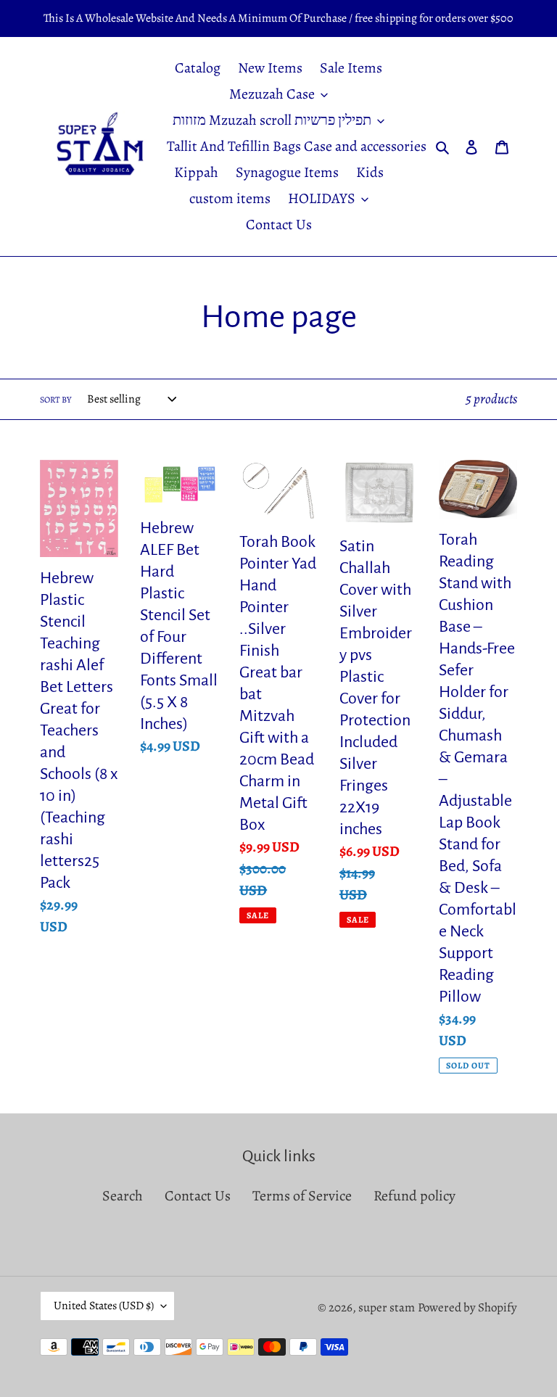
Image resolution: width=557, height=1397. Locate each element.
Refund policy (414, 1196)
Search (122, 1196)
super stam (386, 1307)
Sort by (55, 399)
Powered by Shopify (467, 1307)
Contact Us (198, 1196)
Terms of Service (302, 1196)
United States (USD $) (104, 1306)
